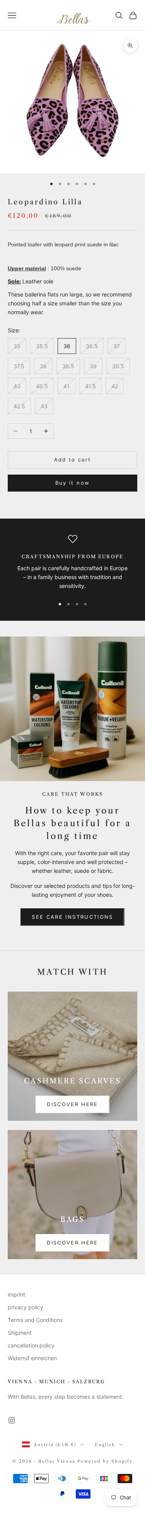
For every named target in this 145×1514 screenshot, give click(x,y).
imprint (16, 1294)
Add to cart (72, 459)
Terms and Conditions (35, 1320)
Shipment (20, 1332)
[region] (72, 562)
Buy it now (72, 483)
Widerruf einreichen (32, 1358)
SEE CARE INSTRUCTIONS (72, 917)
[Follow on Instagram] (11, 1420)
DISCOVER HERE (72, 1104)
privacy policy (25, 1307)
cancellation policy (31, 1345)
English (105, 1444)
